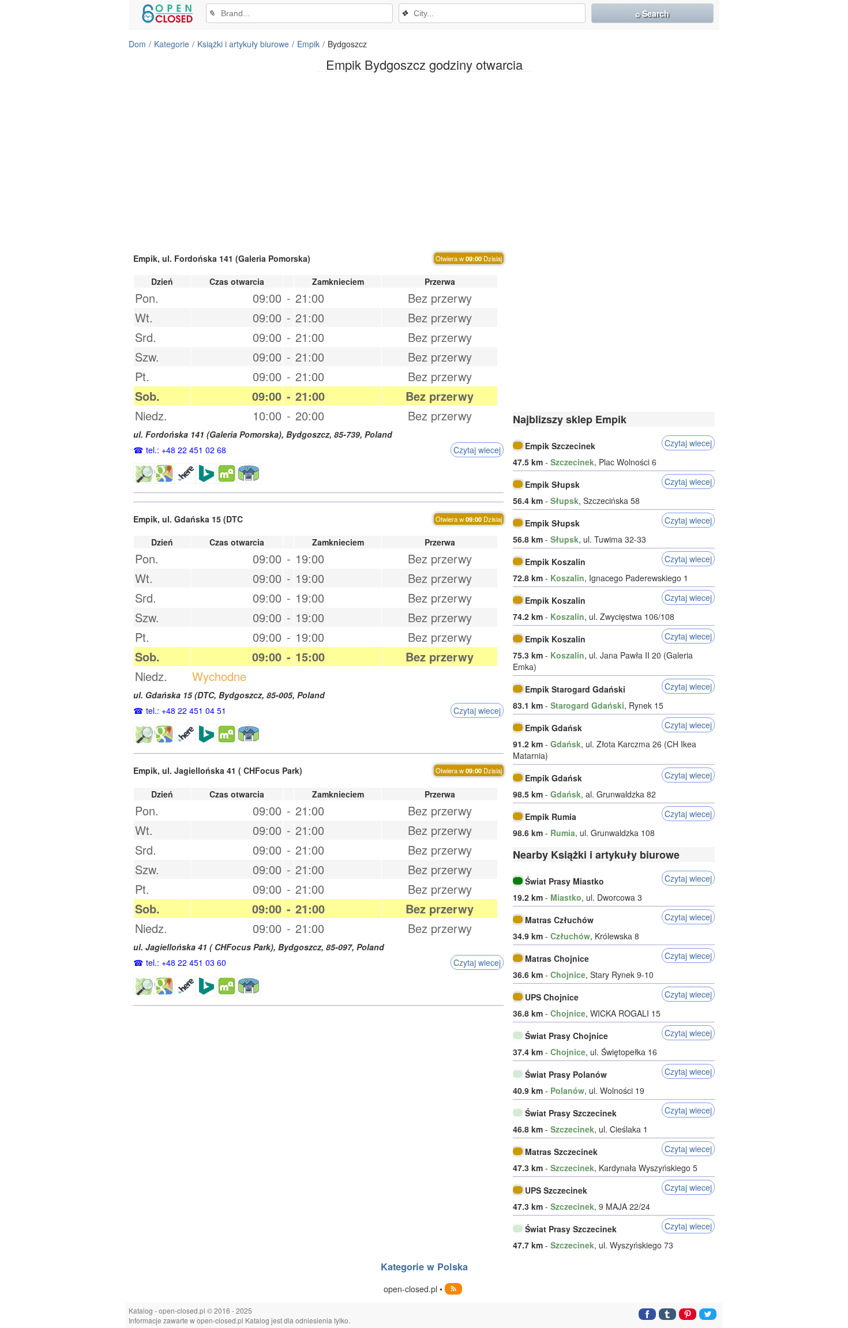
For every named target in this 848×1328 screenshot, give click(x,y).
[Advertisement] (424, 161)
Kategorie (171, 44)
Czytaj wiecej (477, 450)
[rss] (453, 1289)
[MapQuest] (226, 473)
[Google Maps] (164, 473)
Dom (137, 44)
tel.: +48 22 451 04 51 (186, 710)
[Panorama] (249, 473)
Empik (308, 44)
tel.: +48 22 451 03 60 (186, 962)
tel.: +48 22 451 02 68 (186, 450)
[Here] (185, 473)
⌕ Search (652, 13)
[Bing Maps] (206, 473)
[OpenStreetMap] (143, 473)
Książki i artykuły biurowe (243, 44)
